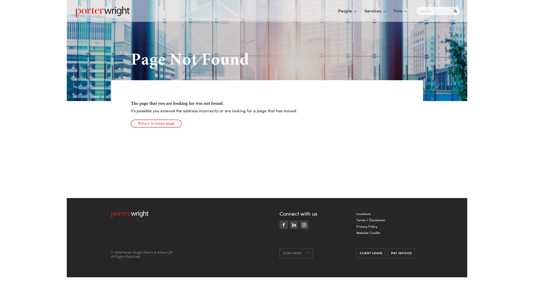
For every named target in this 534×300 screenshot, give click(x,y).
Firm (398, 11)
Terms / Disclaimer (370, 220)
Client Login (371, 253)
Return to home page (156, 123)
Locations (363, 214)
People (345, 11)
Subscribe (292, 253)
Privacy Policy (366, 226)
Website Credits (368, 233)
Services (372, 11)
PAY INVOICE (401, 253)
